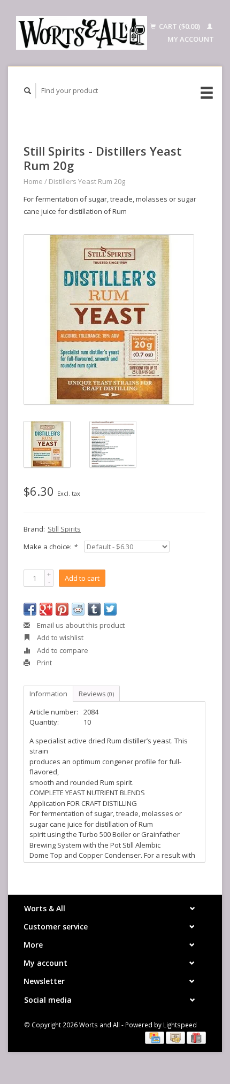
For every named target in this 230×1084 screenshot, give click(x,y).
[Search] (28, 90)
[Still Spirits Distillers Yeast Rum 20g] (109, 319)
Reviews (96, 693)
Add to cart (82, 578)
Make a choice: (50, 546)
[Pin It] (62, 609)
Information (48, 693)
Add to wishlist (59, 637)
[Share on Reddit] (78, 609)
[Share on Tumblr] (94, 609)
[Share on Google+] (46, 609)
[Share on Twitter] (110, 609)
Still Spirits (64, 529)
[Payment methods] (155, 1037)
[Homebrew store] (81, 33)
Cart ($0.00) (179, 26)
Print (43, 662)
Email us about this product (80, 625)
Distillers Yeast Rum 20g (87, 181)
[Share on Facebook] (30, 609)
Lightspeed (180, 1024)
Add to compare (61, 650)
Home (33, 181)
